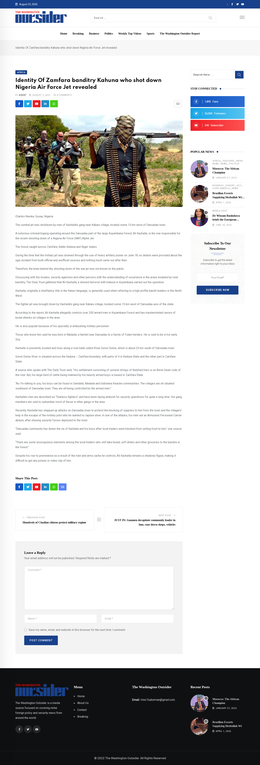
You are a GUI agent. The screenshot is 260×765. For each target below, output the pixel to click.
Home (63, 33)
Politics (109, 33)
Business (94, 33)
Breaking (78, 33)
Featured (228, 161)
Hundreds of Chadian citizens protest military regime (54, 522)
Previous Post (36, 517)
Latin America (221, 188)
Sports (150, 33)
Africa (216, 161)
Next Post (165, 515)
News (224, 163)
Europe (230, 185)
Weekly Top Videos (129, 33)
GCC (239, 185)
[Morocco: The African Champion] (199, 169)
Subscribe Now (217, 290)
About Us (83, 703)
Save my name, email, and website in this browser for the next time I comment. (77, 630)
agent (22, 95)
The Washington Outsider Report (180, 33)
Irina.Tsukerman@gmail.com (158, 699)
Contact (82, 710)
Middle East (219, 211)
